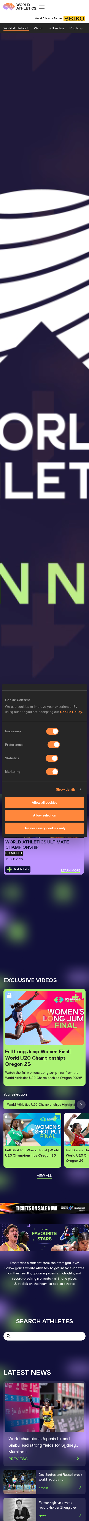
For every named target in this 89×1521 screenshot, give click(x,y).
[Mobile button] (41, 7)
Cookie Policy (71, 712)
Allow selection (44, 815)
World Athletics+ (16, 28)
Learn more (70, 870)
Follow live (56, 28)
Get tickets (21, 869)
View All (44, 1176)
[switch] (54, 744)
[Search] (8, 1336)
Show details (66, 789)
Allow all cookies (44, 802)
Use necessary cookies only (44, 828)
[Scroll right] (81, 1104)
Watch (38, 28)
